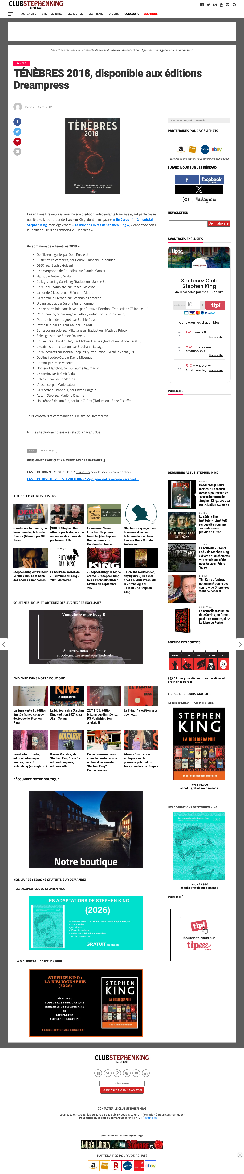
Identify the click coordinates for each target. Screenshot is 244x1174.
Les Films (96, 13)
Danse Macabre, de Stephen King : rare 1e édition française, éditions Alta (65, 760)
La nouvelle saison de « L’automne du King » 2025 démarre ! (64, 576)
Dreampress (47, 450)
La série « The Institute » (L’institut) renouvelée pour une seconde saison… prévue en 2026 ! (213, 524)
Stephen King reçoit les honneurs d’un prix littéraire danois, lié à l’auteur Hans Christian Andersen (140, 536)
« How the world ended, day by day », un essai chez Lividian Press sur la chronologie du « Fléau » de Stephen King (140, 582)
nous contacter (154, 1117)
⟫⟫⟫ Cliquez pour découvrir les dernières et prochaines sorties (196, 680)
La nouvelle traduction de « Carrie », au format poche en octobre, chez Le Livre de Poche (214, 617)
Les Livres (75, 13)
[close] (240, 1155)
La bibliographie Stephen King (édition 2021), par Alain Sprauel (67, 714)
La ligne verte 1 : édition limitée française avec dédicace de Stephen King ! (29, 716)
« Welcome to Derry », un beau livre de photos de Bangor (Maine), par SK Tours (30, 534)
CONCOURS (131, 13)
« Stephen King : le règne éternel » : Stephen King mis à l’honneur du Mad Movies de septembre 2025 (104, 580)
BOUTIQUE (151, 13)
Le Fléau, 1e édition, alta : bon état (140, 712)
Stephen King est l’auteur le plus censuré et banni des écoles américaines (30, 576)
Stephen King (52, 13)
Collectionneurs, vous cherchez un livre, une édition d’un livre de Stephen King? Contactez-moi (102, 762)
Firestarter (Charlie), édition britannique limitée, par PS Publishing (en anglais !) (30, 760)
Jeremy (29, 107)
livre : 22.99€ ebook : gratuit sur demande (199, 886)
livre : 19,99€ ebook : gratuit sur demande (199, 786)
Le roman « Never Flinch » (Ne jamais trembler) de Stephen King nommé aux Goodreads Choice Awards (101, 538)
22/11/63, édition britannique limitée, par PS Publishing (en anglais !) (103, 716)
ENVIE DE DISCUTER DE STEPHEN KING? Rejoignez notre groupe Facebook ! (83, 479)
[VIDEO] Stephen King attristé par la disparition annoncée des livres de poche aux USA (67, 534)
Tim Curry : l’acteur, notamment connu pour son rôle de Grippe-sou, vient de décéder (214, 585)
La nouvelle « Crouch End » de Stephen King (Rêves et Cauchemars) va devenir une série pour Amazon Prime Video (214, 557)
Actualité (28, 13)
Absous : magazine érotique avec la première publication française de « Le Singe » (141, 760)
